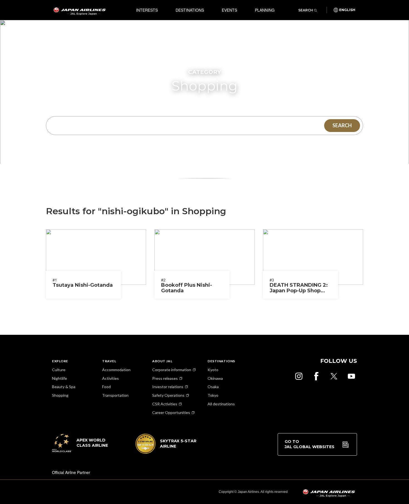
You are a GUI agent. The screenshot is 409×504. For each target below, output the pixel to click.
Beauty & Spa (63, 386)
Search (305, 10)
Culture (58, 369)
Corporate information (171, 369)
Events (229, 10)
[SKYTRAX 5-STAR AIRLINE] (166, 452)
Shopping (60, 395)
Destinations (190, 10)
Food (106, 386)
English (347, 10)
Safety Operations (168, 395)
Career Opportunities (171, 412)
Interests (147, 10)
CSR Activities (164, 403)
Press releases (165, 378)
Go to (309, 444)
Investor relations (167, 386)
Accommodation (116, 369)
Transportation (115, 395)
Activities (110, 378)
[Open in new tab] (298, 376)
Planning (265, 10)
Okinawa (215, 378)
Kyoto (213, 369)
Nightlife (59, 378)
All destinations (221, 403)
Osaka (213, 386)
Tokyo (213, 395)
